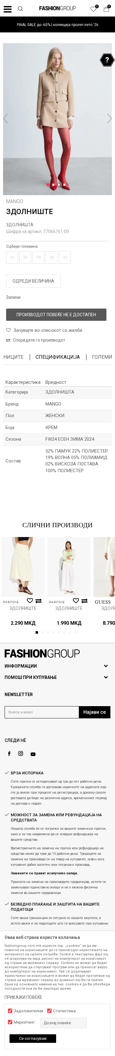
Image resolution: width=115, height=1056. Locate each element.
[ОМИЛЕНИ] (96, 11)
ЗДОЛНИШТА (19, 224)
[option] (57, 24)
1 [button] (49, 185)
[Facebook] (9, 753)
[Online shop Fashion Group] (57, 8)
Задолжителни (28, 1011)
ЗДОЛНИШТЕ (23, 608)
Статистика (64, 1011)
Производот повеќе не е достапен (56, 314)
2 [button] (54, 185)
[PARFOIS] (10, 602)
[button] (20, 9)
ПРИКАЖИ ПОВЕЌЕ (23, 997)
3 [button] (60, 185)
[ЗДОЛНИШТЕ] (23, 567)
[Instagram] (20, 753)
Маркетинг (24, 1022)
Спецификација (58, 357)
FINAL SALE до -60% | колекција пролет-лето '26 (57, 25)
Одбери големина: (22, 246)
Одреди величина (33, 281)
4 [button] (65, 185)
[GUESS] (102, 602)
